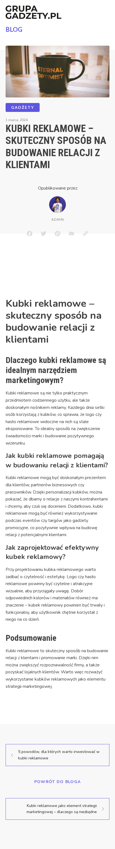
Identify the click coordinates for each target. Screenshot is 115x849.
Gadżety (22, 107)
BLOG (14, 29)
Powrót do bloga (57, 781)
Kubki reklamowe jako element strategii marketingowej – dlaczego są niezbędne (62, 808)
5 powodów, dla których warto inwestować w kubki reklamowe (59, 754)
